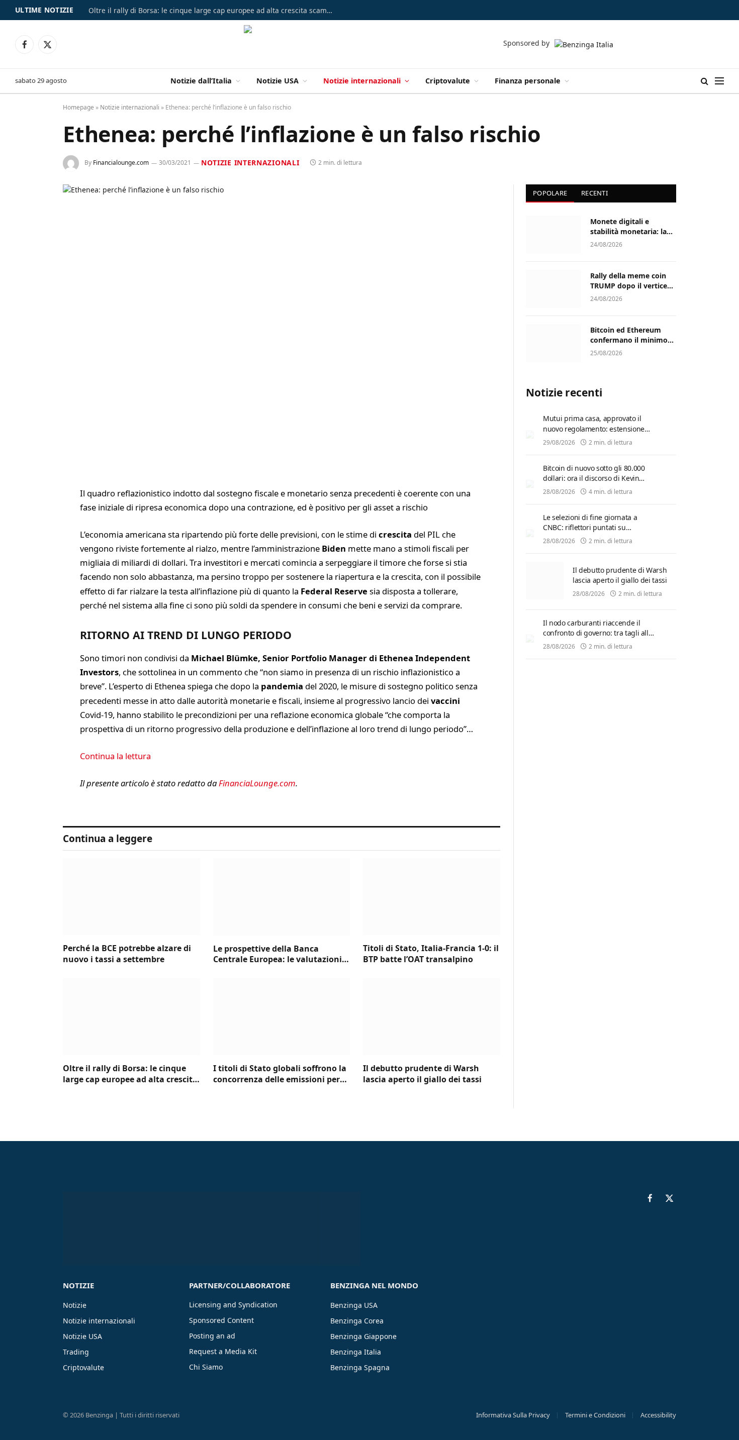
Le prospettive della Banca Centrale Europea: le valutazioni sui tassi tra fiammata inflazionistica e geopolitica (277, 955)
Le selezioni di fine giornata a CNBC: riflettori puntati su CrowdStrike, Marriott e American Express (596, 532)
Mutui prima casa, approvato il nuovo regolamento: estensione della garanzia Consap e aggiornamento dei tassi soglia (593, 433)
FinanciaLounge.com (257, 783)
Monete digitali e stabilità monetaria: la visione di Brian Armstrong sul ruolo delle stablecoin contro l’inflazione (630, 227)
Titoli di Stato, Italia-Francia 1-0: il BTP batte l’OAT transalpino (431, 954)
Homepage (78, 107)
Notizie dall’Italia (201, 80)
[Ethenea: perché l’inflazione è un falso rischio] (281, 327)
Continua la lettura (115, 756)
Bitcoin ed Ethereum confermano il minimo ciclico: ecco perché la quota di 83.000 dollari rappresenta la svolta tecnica (629, 335)
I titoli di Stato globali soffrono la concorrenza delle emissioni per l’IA (279, 1074)
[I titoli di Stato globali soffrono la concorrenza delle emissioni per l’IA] (281, 1016)
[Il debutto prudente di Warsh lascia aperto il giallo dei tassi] (431, 1016)
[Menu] (719, 81)
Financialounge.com (121, 162)
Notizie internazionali (362, 80)
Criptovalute (447, 80)
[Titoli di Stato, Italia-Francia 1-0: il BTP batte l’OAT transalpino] (431, 896)
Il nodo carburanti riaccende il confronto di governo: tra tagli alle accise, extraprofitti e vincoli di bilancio (597, 638)
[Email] (28, 622)
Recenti (594, 192)
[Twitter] (28, 545)
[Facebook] (28, 519)
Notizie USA (277, 80)
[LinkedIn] (28, 571)
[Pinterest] (28, 596)
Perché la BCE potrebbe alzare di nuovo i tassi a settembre (127, 954)
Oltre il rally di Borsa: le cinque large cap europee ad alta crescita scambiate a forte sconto (214, 10)
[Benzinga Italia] (370, 44)
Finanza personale (528, 80)
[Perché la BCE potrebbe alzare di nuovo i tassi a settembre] (131, 896)
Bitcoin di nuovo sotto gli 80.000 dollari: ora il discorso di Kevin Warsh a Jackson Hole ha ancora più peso (594, 483)
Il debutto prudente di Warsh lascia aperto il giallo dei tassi (422, 1074)
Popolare (550, 192)
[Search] (704, 81)
